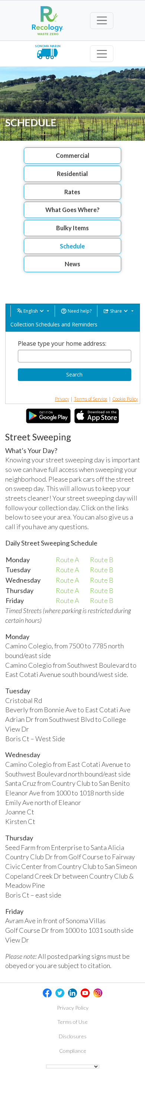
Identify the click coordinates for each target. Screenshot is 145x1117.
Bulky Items (72, 227)
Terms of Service (90, 399)
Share (116, 311)
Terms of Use (72, 1022)
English (30, 311)
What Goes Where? (72, 209)
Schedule (72, 246)
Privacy (62, 399)
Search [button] (74, 374)
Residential (72, 173)
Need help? (79, 311)
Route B (101, 560)
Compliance (72, 1051)
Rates (72, 191)
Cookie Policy (125, 399)
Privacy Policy (72, 1007)
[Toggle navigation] (101, 20)
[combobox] (74, 356)
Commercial (72, 155)
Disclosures (73, 1036)
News (72, 263)
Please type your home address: (62, 343)
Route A (67, 560)
